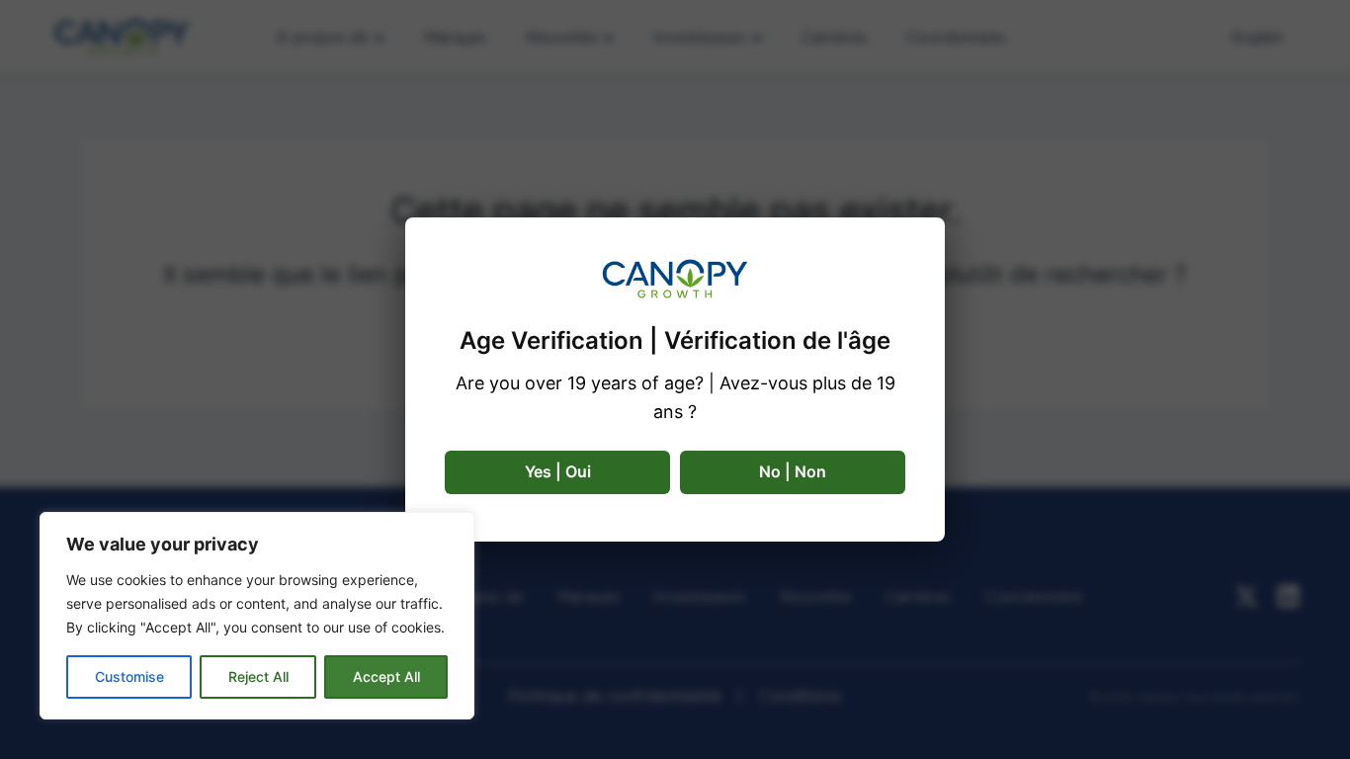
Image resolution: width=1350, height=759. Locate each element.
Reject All (258, 676)
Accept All (386, 676)
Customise (129, 676)
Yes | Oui (558, 471)
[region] (257, 615)
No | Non (792, 471)
